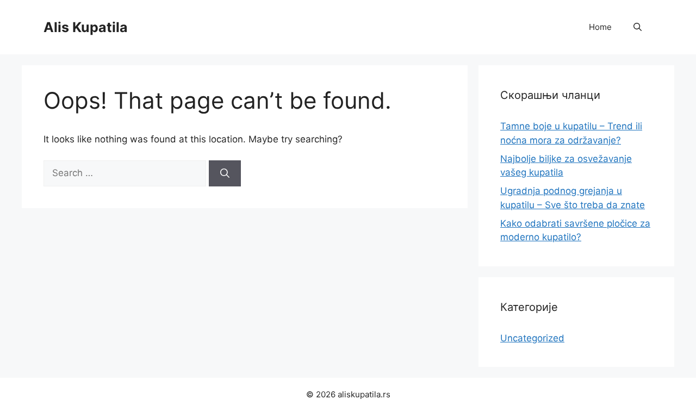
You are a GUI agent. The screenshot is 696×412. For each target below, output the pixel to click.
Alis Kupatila (86, 27)
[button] (637, 27)
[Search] (225, 173)
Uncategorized (532, 338)
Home (600, 27)
